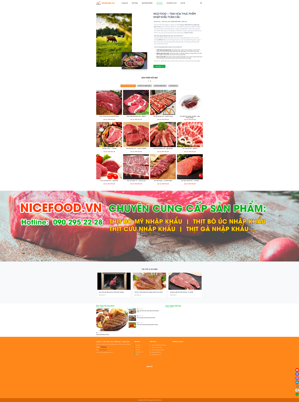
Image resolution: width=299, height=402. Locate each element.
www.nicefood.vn (103, 349)
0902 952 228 (103, 347)
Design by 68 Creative (155, 400)
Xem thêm (158, 66)
